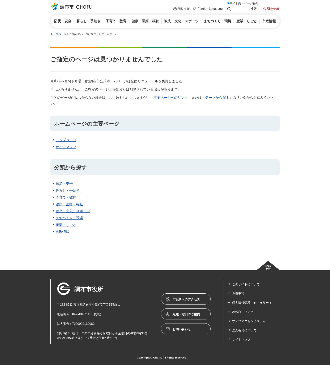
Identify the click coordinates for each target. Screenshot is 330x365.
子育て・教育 (66, 197)
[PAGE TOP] (268, 265)
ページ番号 (251, 3)
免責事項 (238, 293)
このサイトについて (246, 284)
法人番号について (244, 330)
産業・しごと (66, 225)
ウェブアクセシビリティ (249, 321)
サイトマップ (66, 147)
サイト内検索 (229, 9)
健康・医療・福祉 (69, 204)
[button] (181, 9)
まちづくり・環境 (69, 218)
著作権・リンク (242, 312)
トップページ (58, 34)
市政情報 (62, 232)
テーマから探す (217, 98)
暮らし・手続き (68, 190)
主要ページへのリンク (171, 98)
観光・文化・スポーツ (73, 211)
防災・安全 (64, 184)
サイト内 (235, 3)
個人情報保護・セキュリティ (252, 302)
